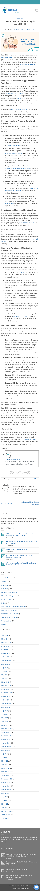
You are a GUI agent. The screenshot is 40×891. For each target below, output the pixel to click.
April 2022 (4, 807)
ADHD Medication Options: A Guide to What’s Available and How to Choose (21, 534)
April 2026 (4, 635)
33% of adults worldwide (27, 223)
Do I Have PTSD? (7, 503)
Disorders (4, 589)
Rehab (3, 603)
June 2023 (4, 757)
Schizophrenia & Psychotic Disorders (13, 606)
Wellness (20, 18)
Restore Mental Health (28, 29)
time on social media (20, 316)
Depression (5, 585)
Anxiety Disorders (7, 578)
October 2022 (5, 786)
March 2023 (5, 768)
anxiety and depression (27, 64)
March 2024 (5, 725)
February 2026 (6, 642)
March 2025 (5, 682)
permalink (33, 479)
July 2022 (4, 797)
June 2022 (4, 800)
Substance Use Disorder (9, 614)
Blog (22, 885)
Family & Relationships (9, 592)
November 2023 (6, 739)
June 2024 (4, 714)
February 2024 (6, 728)
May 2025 (4, 675)
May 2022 (4, 804)
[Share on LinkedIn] (28, 472)
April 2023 (4, 764)
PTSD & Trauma (6, 599)
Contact (28, 885)
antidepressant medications (14, 153)
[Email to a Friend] (21, 472)
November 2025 (6, 653)
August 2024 (5, 707)
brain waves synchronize (14, 93)
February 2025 (6, 685)
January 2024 (5, 732)
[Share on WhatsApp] (11, 472)
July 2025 (4, 668)
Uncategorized (6, 621)
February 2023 (6, 772)
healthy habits (9, 203)
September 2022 (6, 789)
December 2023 (6, 736)
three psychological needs (19, 109)
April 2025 (4, 678)
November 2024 (6, 696)
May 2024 (4, 718)
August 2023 (5, 750)
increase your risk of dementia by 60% (17, 168)
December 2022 (6, 779)
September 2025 (6, 660)
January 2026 (5, 646)
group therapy (28, 413)
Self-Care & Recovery (8, 610)
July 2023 (4, 754)
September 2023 (6, 746)
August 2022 (5, 793)
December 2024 (6, 693)
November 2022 (6, 782)
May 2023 (4, 761)
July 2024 (4, 711)
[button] (36, 10)
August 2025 (5, 664)
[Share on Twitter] (18, 472)
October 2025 (5, 657)
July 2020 (4, 818)
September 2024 (6, 703)
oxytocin (18, 98)
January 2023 (5, 775)
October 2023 (5, 743)
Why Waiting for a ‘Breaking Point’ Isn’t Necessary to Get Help (19, 556)
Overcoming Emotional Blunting (16, 549)
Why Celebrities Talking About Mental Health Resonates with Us (21, 564)
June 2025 (4, 671)
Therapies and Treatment (9, 617)
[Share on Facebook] (14, 472)
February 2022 (6, 811)
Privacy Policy (14, 885)
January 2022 (5, 815)
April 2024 (4, 721)
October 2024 (5, 700)
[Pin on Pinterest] (25, 472)
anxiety (23, 272)
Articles (3, 581)
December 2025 (6, 650)
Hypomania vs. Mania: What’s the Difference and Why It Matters (22, 542)
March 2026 (5, 639)
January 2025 (5, 689)
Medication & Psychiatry (9, 596)
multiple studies (6, 57)
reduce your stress (14, 145)
